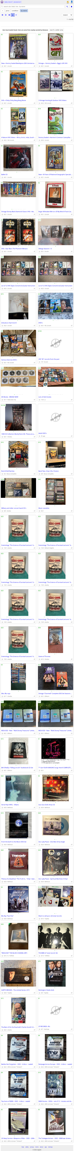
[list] (2, 14)
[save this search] (71, 6)
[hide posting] (34, 66)
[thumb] (6, 14)
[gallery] (12, 14)
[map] (16, 14)
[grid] (9, 14)
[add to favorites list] (2, 66)
